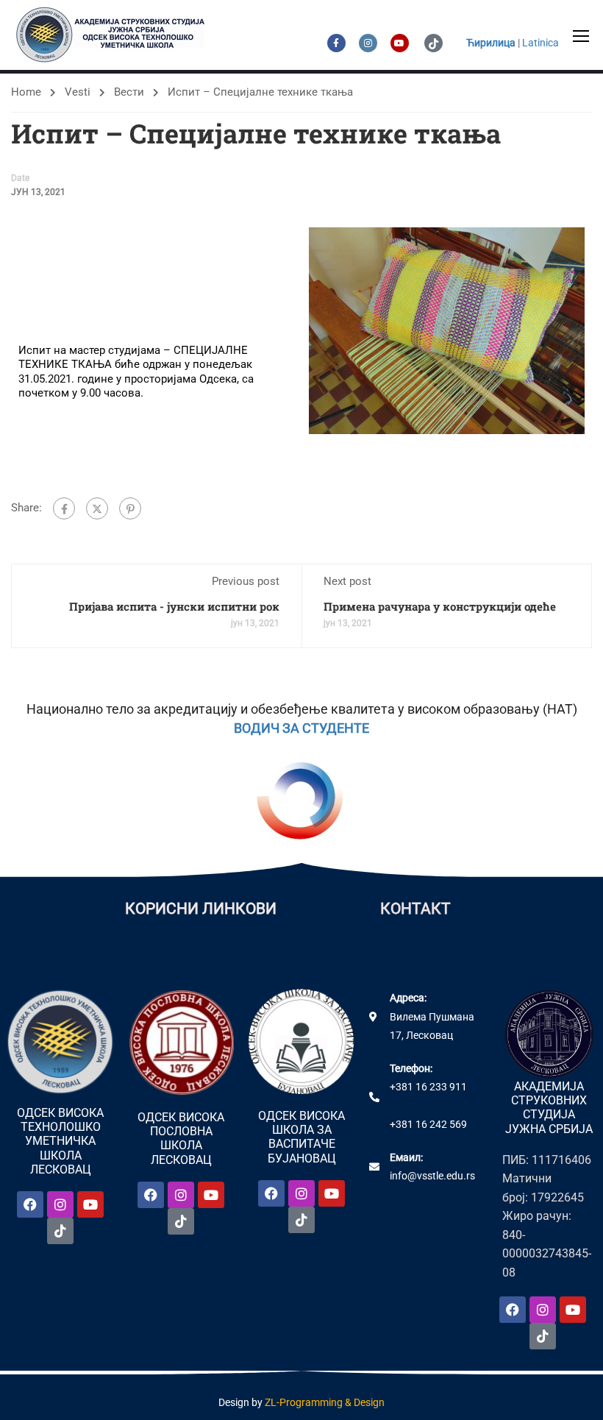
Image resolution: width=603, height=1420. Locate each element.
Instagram (368, 43)
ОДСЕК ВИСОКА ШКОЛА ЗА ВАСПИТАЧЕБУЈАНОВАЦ (301, 1137)
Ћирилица (490, 43)
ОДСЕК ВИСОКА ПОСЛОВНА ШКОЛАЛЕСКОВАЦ (181, 1138)
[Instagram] (60, 1204)
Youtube (399, 43)
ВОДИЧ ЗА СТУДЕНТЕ (301, 728)
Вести (129, 92)
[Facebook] (64, 508)
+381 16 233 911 (428, 1087)
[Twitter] (97, 508)
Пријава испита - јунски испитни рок (174, 606)
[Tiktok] (60, 1231)
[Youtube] (90, 1204)
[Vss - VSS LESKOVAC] (114, 35)
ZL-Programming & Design (325, 1402)
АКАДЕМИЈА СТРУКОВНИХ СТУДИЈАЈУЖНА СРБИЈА (549, 1107)
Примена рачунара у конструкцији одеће (440, 606)
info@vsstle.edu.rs (432, 1176)
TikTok (433, 43)
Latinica (540, 43)
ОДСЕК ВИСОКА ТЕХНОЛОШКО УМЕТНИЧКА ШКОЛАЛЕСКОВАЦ (60, 1141)
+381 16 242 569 (428, 1124)
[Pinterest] (130, 508)
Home (26, 92)
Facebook (336, 43)
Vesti (77, 92)
